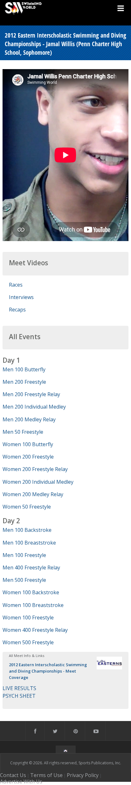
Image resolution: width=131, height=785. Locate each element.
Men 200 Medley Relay (29, 419)
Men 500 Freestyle (24, 579)
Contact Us (13, 775)
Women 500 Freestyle (28, 642)
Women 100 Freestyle (28, 617)
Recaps (17, 309)
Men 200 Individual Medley (34, 406)
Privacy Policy (83, 775)
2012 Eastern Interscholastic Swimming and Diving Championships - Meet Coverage (48, 671)
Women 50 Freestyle (27, 506)
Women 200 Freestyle (28, 456)
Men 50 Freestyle (23, 431)
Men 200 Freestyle (24, 381)
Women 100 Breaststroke (33, 605)
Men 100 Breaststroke (29, 542)
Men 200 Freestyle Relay (31, 394)
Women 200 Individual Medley (38, 481)
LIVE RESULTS (19, 688)
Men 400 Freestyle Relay (31, 567)
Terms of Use (46, 775)
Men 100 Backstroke (27, 529)
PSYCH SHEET (19, 695)
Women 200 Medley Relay (33, 494)
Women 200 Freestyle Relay (35, 469)
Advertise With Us (21, 781)
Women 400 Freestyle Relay (35, 629)
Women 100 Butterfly (28, 444)
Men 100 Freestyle (24, 555)
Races (16, 284)
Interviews (21, 297)
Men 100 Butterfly (24, 369)
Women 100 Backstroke (31, 592)
